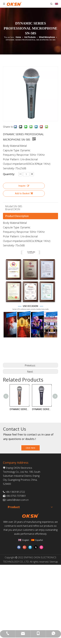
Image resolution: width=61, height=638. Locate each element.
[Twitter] (36, 547)
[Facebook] (19, 547)
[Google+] (24, 547)
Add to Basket (22, 193)
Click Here (30, 447)
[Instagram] (41, 547)
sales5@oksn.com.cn (18, 499)
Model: (9, 206)
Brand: (9, 209)
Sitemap (53, 561)
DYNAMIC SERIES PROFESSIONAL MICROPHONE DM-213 (46, 409)
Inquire (21, 185)
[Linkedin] (30, 547)
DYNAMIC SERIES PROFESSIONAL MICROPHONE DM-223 (23, 409)
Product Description (17, 216)
